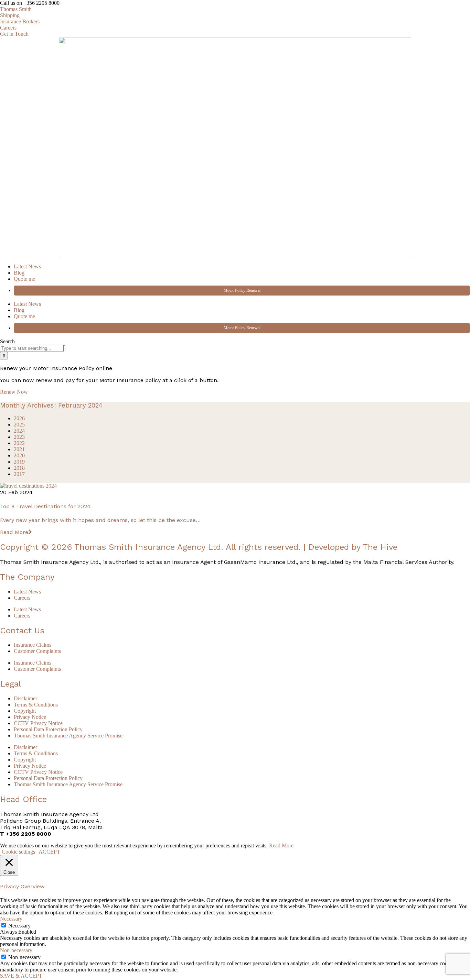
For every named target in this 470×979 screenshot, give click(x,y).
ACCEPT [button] (49, 852)
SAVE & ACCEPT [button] (21, 976)
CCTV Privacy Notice (38, 723)
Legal (10, 684)
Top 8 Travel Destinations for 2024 (45, 506)
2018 (19, 468)
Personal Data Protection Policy (48, 729)
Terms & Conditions (36, 705)
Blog (19, 273)
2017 (19, 474)
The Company (27, 577)
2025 (19, 424)
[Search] (4, 355)
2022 (19, 443)
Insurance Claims (32, 645)
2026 (19, 418)
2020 (19, 455)
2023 (19, 437)
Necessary (19, 925)
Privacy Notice (30, 717)
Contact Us (22, 630)
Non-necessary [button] (16, 950)
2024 (19, 431)
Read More (14, 532)
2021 (19, 449)
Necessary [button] (11, 919)
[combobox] (32, 348)
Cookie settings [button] (18, 852)
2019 (19, 462)
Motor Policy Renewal (242, 290)
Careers (22, 598)
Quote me (24, 279)
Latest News (27, 266)
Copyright (25, 711)
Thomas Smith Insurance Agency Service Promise (68, 735)
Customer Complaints (37, 651)
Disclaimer (25, 698)
